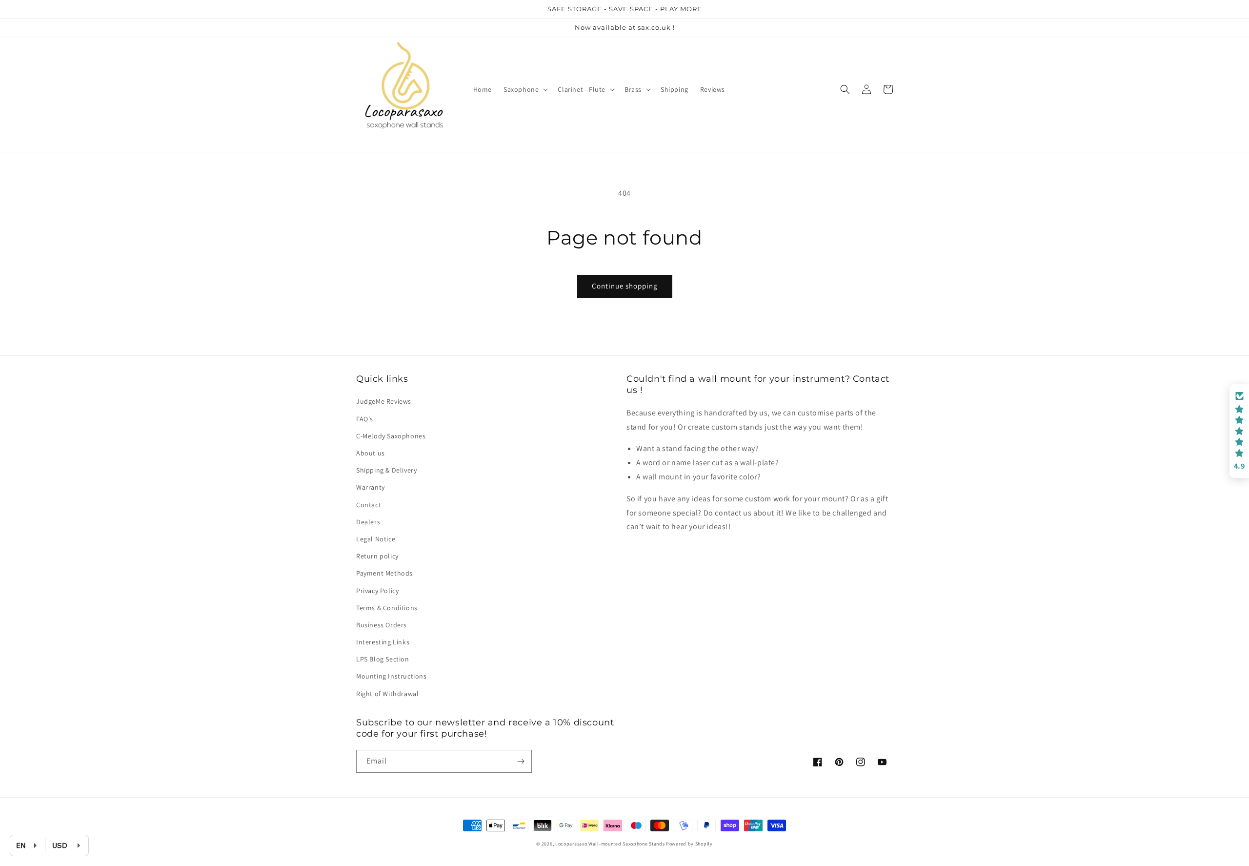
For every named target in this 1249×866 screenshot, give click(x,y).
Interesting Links (382, 642)
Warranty (370, 487)
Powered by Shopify (689, 844)
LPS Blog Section (382, 659)
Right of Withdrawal (387, 693)
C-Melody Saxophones (390, 436)
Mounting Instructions (391, 676)
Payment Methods (384, 573)
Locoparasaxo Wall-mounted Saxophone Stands (610, 844)
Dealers (368, 521)
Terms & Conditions (387, 607)
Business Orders (381, 624)
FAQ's (364, 418)
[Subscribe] (520, 761)
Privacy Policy (377, 590)
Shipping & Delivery (386, 470)
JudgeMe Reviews (383, 401)
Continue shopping (625, 285)
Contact (368, 504)
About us (370, 453)
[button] (525, 89)
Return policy (377, 556)
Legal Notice (375, 539)
